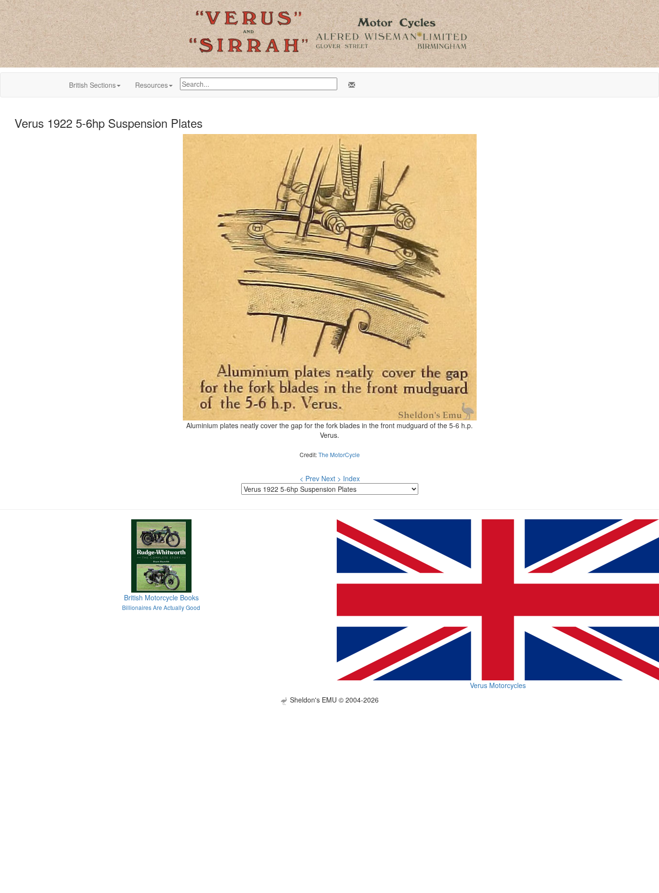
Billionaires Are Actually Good (161, 607)
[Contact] (349, 85)
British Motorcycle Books (161, 597)
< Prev (309, 478)
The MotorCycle (339, 454)
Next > (331, 478)
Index (351, 478)
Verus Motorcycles (498, 685)
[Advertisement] (329, 772)
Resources (151, 85)
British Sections (92, 85)
